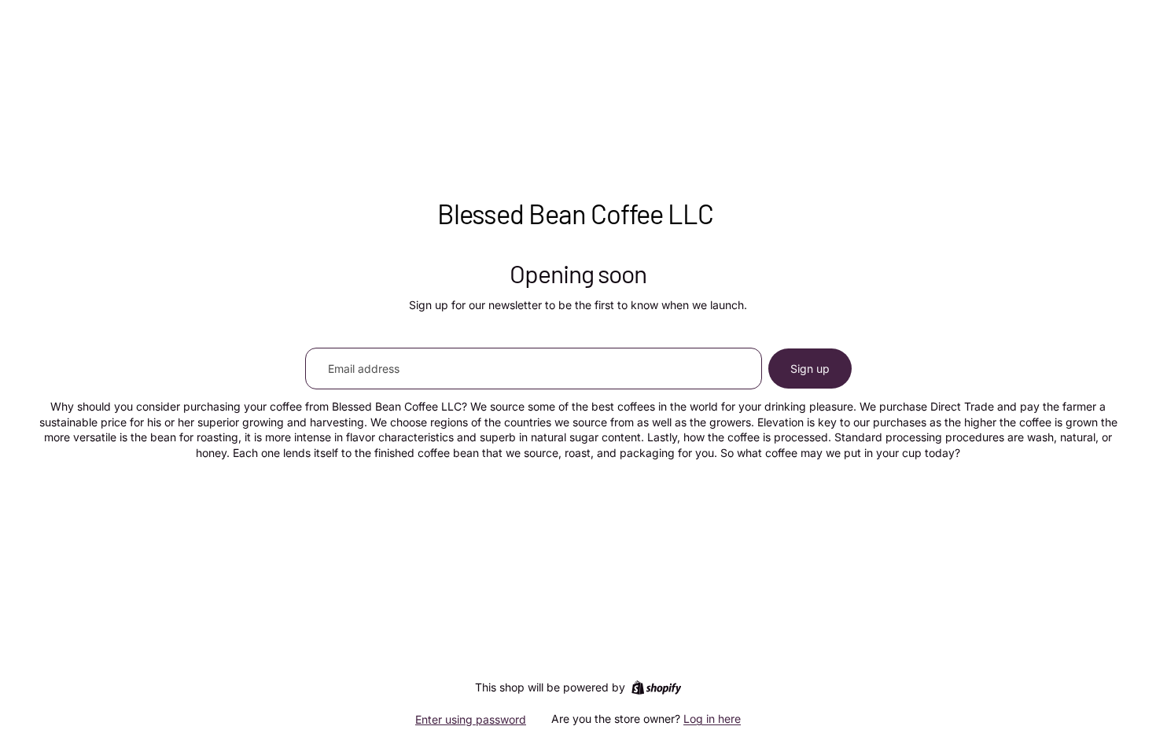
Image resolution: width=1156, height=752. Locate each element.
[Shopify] (656, 687)
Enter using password (470, 719)
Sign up (810, 368)
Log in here (712, 718)
